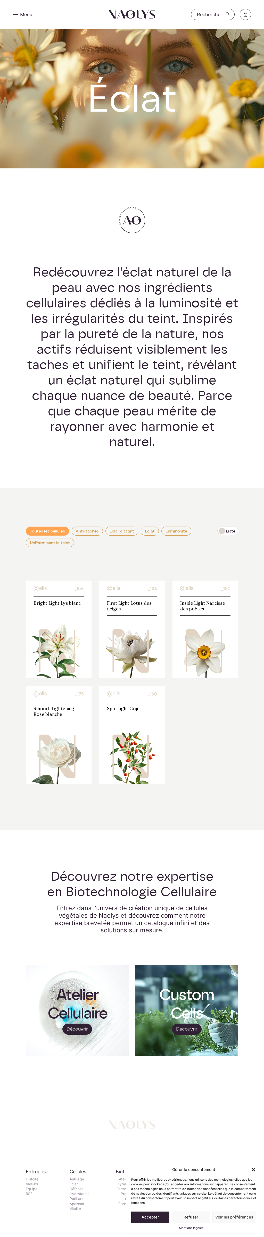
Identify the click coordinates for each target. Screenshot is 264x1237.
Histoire (32, 1179)
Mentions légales (191, 1228)
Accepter (150, 1217)
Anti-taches (87, 531)
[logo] (132, 14)
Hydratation (79, 1193)
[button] (253, 1169)
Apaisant (77, 1204)
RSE (29, 1193)
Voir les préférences (234, 1217)
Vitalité (75, 1208)
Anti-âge (77, 1179)
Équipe (31, 1189)
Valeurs (32, 1184)
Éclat (150, 531)
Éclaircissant (122, 531)
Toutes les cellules (47, 531)
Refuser (191, 1217)
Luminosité (176, 531)
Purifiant (77, 1198)
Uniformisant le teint (50, 542)
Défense (77, 1189)
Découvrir (77, 1029)
